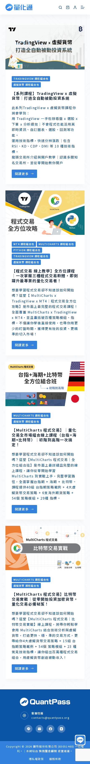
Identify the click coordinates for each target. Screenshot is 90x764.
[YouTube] (62, 729)
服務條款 (55, 759)
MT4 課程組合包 (23, 244)
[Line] (28, 729)
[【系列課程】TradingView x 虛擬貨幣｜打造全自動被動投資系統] (45, 47)
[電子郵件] (40, 729)
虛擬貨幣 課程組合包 (26, 84)
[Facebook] (50, 729)
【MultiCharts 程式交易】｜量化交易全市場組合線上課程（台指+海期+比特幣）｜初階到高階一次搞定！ (44, 437)
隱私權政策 (36, 759)
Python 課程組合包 (26, 250)
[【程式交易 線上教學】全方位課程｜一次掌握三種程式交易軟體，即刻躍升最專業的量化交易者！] (45, 212)
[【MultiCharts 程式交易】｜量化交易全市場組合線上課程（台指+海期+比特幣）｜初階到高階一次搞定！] (45, 384)
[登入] (75, 7)
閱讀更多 (22, 173)
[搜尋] (60, 7)
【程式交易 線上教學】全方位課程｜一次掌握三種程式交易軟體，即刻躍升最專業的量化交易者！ (45, 275)
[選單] (83, 7)
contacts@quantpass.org (50, 718)
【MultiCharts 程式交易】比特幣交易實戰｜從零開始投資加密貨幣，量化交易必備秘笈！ (45, 599)
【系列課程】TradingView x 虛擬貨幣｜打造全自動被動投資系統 (44, 96)
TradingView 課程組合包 (30, 78)
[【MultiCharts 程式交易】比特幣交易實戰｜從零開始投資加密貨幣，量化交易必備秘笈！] (45, 548)
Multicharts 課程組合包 (56, 244)
